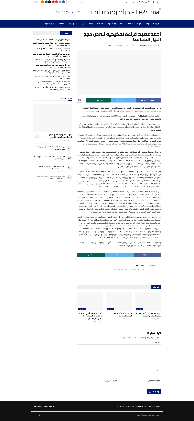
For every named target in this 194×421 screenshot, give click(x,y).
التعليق (157, 342)
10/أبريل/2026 (156, 319)
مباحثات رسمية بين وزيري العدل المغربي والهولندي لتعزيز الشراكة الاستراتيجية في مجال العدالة (51, 44)
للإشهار (138, 2)
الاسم (158, 370)
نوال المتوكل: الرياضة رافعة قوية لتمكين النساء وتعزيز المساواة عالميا (52, 77)
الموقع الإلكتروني (154, 380)
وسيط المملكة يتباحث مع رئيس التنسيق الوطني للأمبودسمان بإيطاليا (50, 167)
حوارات (83, 23)
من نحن (159, 2)
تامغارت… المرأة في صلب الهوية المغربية (122, 314)
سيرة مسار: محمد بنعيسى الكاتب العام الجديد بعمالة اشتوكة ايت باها (51, 177)
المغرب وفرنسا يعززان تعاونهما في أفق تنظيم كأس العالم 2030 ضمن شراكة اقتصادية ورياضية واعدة (51, 71)
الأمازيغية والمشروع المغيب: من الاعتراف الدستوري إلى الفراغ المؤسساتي (91, 316)
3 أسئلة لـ (60, 23)
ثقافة (122, 23)
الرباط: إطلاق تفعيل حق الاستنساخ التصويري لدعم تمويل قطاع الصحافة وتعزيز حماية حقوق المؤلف (52, 60)
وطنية (146, 23)
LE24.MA (143, 45)
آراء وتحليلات (72, 23)
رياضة (91, 23)
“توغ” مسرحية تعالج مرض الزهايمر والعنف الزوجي (60, 136)
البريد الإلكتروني (110, 380)
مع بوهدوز (140, 309)
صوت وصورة (49, 23)
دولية (139, 23)
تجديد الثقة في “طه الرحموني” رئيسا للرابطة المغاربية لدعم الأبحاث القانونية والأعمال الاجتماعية (51, 55)
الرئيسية (156, 23)
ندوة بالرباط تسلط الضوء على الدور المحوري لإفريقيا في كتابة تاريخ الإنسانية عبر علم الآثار (52, 66)
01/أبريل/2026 (127, 319)
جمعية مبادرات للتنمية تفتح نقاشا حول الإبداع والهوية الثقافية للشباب (53, 49)
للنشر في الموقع (145, 2)
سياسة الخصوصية (130, 2)
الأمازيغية (100, 23)
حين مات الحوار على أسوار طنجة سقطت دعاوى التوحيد (148, 314)
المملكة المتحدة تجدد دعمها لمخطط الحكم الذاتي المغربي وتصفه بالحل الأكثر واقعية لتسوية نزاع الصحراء (52, 82)
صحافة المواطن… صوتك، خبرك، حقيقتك (69, 11)
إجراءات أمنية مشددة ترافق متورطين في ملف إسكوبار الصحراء (50, 147)
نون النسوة (112, 23)
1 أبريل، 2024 (131, 45)
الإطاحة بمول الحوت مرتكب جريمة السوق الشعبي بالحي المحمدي (49, 157)
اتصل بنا (153, 2)
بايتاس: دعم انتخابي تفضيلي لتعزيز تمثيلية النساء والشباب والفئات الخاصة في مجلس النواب (52, 88)
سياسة (130, 23)
